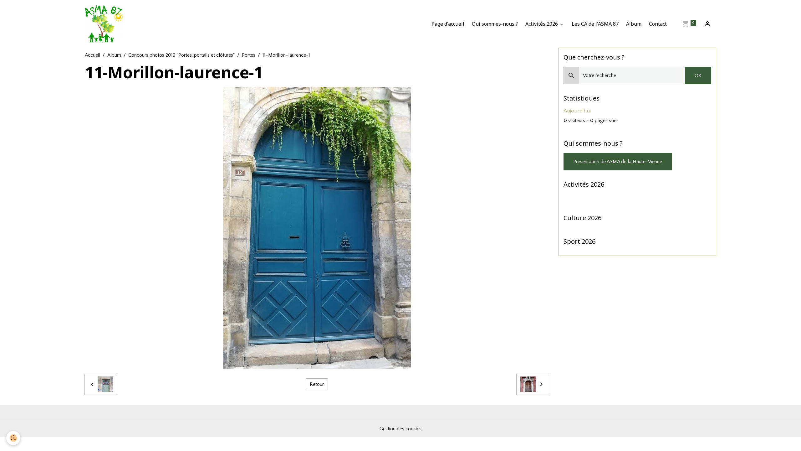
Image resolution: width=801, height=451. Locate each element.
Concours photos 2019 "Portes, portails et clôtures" (181, 55)
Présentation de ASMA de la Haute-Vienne (617, 161)
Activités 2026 (542, 23)
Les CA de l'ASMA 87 (595, 23)
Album (633, 23)
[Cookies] (13, 438)
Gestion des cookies (400, 429)
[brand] (105, 24)
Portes (248, 55)
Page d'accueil (447, 23)
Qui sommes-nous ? (495, 23)
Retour (317, 384)
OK (698, 75)
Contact (658, 23)
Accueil (92, 55)
